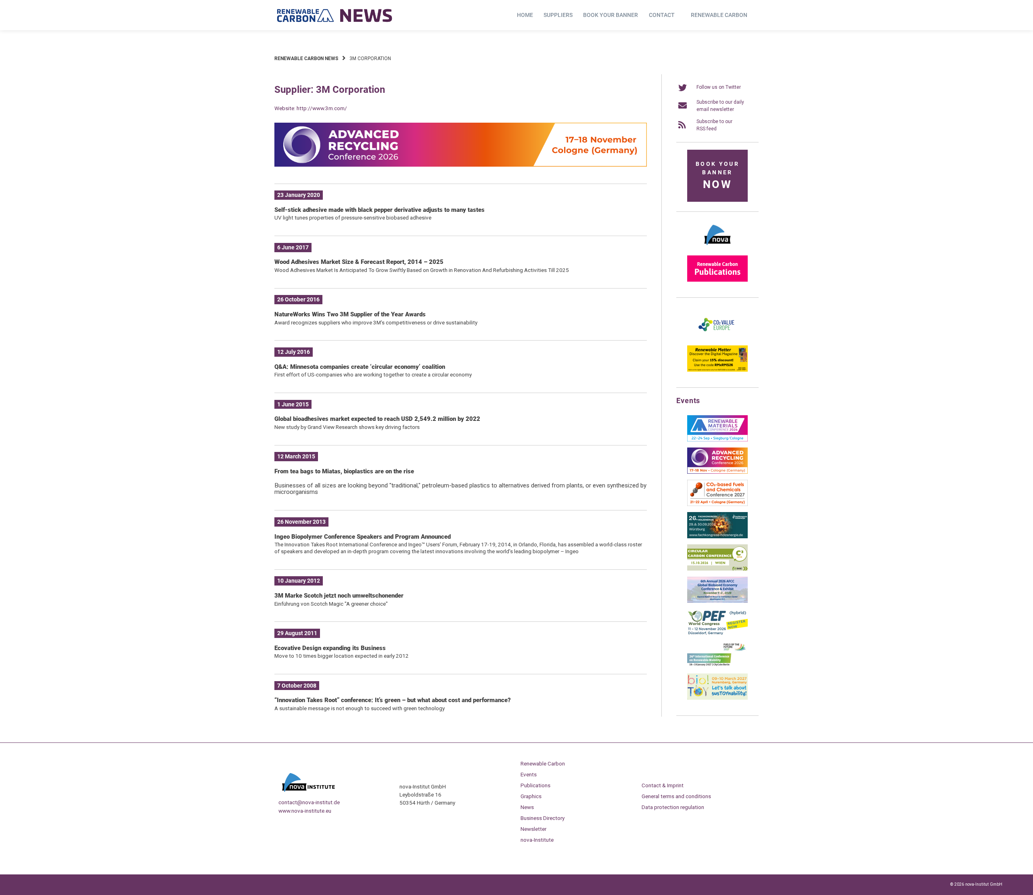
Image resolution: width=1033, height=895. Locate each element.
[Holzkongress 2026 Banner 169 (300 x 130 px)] (717, 537)
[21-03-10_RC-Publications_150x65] (717, 280)
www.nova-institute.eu (304, 810)
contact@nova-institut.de (309, 802)
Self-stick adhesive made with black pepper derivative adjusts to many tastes (379, 209)
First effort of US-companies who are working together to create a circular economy (373, 374)
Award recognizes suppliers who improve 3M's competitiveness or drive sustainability (375, 322)
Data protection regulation (673, 807)
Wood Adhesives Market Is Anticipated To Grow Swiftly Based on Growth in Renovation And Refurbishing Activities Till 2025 (421, 270)
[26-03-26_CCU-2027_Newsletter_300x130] (717, 504)
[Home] (334, 15)
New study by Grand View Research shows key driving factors (347, 427)
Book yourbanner (717, 176)
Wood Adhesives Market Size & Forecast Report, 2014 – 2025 (358, 262)
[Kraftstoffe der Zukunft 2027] (717, 666)
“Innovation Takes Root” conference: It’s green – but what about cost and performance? (392, 700)
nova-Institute (537, 839)
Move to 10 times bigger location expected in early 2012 (341, 655)
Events (529, 774)
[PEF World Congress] (717, 633)
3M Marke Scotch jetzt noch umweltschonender (339, 595)
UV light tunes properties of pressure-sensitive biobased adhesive (352, 217)
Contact (662, 15)
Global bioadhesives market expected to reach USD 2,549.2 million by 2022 (377, 418)
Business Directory (543, 818)
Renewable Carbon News (306, 58)
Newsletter (533, 829)
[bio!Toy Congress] (717, 698)
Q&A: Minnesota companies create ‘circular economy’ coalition (359, 366)
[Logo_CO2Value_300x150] (717, 338)
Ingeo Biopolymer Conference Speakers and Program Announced (362, 536)
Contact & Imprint (663, 785)
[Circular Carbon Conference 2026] (717, 569)
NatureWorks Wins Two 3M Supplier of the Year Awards (350, 314)
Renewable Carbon (719, 15)
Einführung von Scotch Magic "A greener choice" (331, 603)
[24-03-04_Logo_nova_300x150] (717, 248)
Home (525, 15)
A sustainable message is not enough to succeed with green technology (359, 708)
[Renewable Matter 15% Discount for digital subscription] (717, 370)
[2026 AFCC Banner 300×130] (717, 601)
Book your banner (610, 15)
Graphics (531, 796)
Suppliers (558, 15)
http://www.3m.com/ (322, 108)
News (527, 807)
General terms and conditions (676, 796)
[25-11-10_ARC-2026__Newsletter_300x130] (717, 472)
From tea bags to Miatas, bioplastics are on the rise (344, 471)
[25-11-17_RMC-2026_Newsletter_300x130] (717, 440)
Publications (535, 785)
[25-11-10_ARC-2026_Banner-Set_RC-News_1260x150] (460, 165)
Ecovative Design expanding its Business (330, 648)
